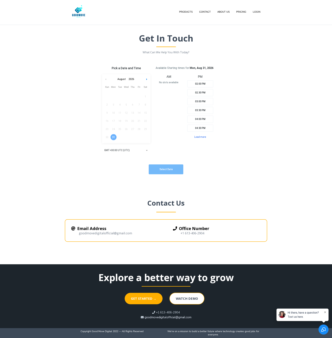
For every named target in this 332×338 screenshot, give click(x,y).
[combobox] (126, 150)
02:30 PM (200, 92)
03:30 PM (200, 110)
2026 (131, 79)
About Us (223, 11)
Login (256, 11)
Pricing (241, 11)
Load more (200, 137)
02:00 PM (200, 83)
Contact (205, 11)
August (121, 79)
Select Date (166, 169)
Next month (147, 79)
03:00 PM (200, 101)
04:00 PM (200, 119)
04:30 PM (200, 128)
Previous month (106, 79)
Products (186, 11)
